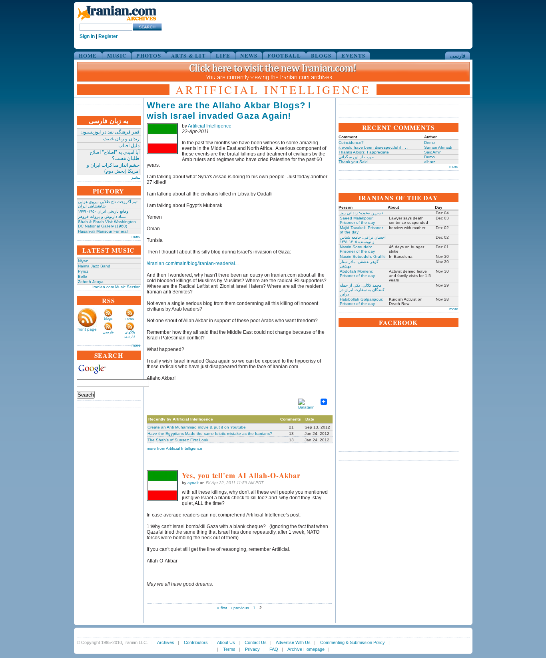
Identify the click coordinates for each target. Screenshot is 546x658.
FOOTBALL (284, 55)
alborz (429, 162)
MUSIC (117, 55)
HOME (88, 55)
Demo (429, 142)
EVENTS (353, 55)
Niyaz (83, 261)
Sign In (87, 36)
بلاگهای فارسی (129, 334)
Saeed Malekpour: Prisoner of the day (357, 220)
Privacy (252, 649)
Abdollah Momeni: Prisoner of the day (357, 273)
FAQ (273, 649)
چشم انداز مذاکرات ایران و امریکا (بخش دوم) (113, 168)
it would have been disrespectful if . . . (374, 147)
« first (222, 608)
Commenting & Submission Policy (352, 642)
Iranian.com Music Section (116, 287)
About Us (226, 642)
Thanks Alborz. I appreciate (364, 152)
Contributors (196, 642)
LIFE (223, 55)
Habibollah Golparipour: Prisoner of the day (361, 301)
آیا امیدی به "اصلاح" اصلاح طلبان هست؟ (114, 155)
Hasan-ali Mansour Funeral (103, 231)
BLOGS (321, 55)
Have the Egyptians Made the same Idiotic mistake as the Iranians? (209, 433)
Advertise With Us (293, 642)
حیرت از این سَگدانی (356, 157)
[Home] (117, 21)
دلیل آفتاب (128, 145)
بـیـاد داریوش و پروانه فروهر (102, 216)
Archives (165, 642)
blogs (108, 319)
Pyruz (83, 271)
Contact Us (256, 642)
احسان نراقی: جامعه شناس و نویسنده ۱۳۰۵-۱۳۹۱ (363, 239)
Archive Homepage (306, 649)
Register (108, 36)
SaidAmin (433, 152)
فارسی (457, 55)
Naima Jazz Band (94, 266)
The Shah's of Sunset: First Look (177, 440)
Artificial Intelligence (209, 126)
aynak (193, 483)
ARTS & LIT (188, 55)
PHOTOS (148, 55)
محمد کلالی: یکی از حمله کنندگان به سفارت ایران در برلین (362, 289)
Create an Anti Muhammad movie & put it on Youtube (196, 427)
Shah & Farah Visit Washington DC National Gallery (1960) (107, 223)
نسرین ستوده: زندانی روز (361, 213)
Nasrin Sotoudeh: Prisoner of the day (357, 249)
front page (87, 329)
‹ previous (240, 608)
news (130, 319)
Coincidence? (351, 142)
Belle (82, 276)
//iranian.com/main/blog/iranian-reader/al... (193, 263)
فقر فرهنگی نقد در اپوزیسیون (109, 132)
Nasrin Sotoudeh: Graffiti (362, 256)
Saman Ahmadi (438, 147)
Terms (229, 649)
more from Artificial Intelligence (174, 448)
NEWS (248, 55)
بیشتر (136, 177)
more (136, 236)
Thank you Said (353, 162)
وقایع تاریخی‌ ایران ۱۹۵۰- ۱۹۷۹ (103, 211)
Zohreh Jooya (91, 281)
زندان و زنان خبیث (121, 139)
